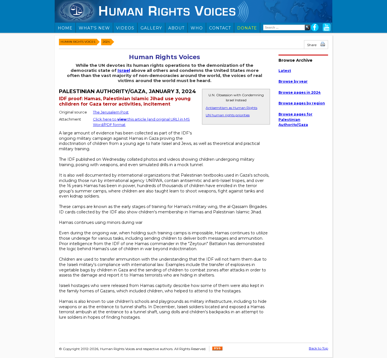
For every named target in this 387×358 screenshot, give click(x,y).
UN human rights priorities (228, 115)
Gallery (151, 28)
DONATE (247, 28)
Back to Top (318, 348)
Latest (284, 70)
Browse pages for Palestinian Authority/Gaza (295, 119)
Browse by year (293, 81)
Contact (220, 28)
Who (197, 28)
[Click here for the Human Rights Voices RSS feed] (217, 349)
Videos (125, 28)
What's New (94, 28)
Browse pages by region (301, 103)
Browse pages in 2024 (299, 92)
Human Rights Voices (78, 42)
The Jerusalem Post (111, 112)
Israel (124, 70)
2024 (106, 42)
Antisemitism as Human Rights (231, 108)
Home (65, 28)
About (176, 28)
